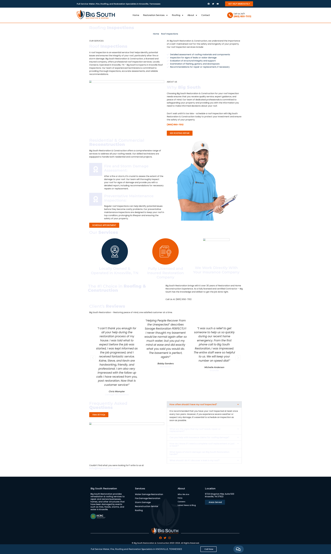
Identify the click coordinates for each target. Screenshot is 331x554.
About (190, 15)
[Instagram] (169, 538)
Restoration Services (154, 15)
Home (136, 15)
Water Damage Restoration (149, 494)
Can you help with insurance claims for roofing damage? (199, 437)
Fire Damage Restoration (147, 498)
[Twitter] (213, 4)
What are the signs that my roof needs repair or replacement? (195, 430)
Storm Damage (143, 502)
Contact (205, 15)
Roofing (176, 15)
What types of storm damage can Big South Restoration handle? (199, 453)
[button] (93, 357)
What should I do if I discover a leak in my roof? (195, 460)
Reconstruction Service (146, 506)
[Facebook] (209, 4)
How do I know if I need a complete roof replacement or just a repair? (202, 444)
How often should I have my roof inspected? (193, 404)
